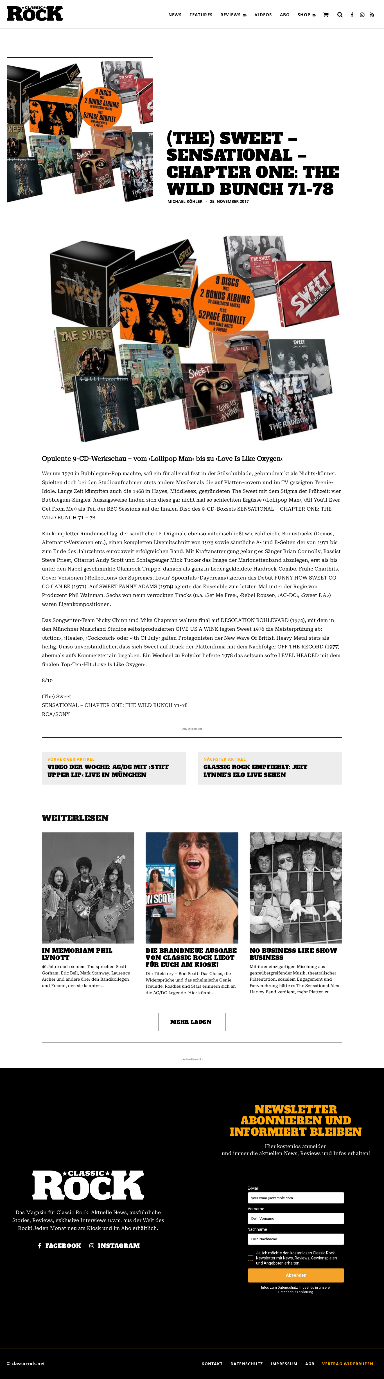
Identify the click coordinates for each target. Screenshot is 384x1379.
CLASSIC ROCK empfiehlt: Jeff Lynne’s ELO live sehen (256, 771)
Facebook (63, 1246)
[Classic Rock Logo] (35, 13)
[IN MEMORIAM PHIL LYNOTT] (88, 888)
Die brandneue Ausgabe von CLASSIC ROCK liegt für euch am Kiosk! (191, 958)
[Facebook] (352, 15)
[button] (339, 14)
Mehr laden (191, 1021)
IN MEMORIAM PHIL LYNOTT (77, 954)
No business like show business (293, 954)
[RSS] (372, 15)
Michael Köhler (185, 201)
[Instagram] (362, 15)
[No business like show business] (296, 888)
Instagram (119, 1246)
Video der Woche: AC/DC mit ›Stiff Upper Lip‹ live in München (108, 771)
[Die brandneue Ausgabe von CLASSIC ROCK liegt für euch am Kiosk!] (192, 888)
